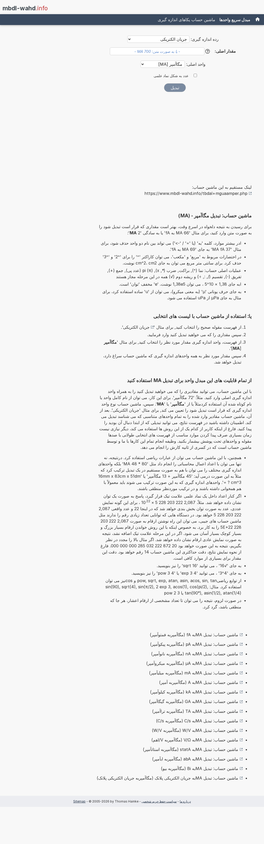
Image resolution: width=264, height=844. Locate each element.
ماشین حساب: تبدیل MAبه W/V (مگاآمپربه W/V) (195, 730)
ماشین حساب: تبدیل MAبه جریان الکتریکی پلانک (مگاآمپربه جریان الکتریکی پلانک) (167, 778)
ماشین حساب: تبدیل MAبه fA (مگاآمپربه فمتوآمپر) (194, 634)
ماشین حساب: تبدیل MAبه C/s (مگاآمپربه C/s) (197, 720)
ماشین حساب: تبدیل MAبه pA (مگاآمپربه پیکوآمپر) (194, 644)
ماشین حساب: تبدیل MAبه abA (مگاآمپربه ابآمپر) (195, 759)
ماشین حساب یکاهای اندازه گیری (186, 19)
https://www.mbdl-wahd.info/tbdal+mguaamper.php (196, 193)
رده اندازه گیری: (205, 39)
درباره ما (185, 801)
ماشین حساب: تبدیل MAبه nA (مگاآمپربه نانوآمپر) (194, 653)
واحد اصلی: (195, 64)
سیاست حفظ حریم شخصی (159, 801)
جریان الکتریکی (136, 327)
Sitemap (79, 801)
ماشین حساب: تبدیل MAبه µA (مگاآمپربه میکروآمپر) (192, 663)
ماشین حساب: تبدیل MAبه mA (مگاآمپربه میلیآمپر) (193, 672)
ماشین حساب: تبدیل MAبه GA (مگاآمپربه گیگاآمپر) (193, 701)
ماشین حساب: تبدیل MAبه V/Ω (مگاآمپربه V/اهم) (194, 739)
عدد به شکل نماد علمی (171, 76)
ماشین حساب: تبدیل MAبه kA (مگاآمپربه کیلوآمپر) (194, 691)
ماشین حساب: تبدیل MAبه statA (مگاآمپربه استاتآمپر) (190, 749)
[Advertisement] (174, 134)
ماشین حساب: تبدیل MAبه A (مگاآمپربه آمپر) (198, 682)
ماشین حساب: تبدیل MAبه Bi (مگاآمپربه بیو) (199, 768)
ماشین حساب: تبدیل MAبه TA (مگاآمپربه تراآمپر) (195, 711)
